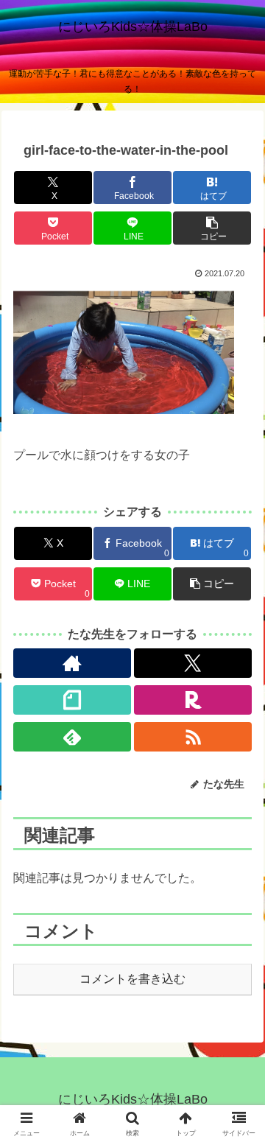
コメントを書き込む (133, 979)
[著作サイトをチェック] (72, 663)
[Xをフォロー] (193, 663)
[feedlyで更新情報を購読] (72, 737)
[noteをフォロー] (72, 700)
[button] (211, 228)
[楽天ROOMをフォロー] (193, 700)
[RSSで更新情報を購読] (193, 737)
